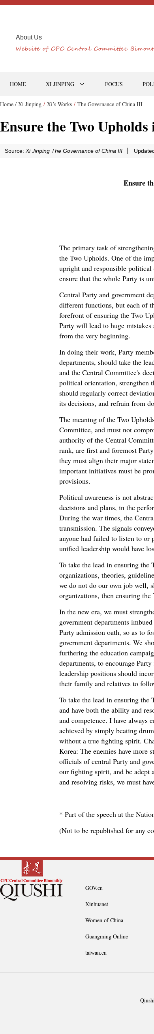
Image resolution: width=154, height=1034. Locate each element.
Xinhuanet (96, 904)
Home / (8, 104)
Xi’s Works (59, 104)
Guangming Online (106, 936)
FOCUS (114, 84)
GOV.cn (94, 887)
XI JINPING (60, 84)
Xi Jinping (29, 104)
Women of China (104, 920)
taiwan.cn (96, 952)
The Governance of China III (110, 104)
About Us (29, 37)
